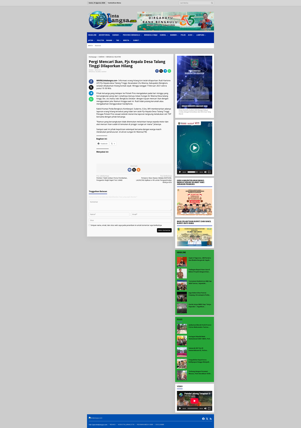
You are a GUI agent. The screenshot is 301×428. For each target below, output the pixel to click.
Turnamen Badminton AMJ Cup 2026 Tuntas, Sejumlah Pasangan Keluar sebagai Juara (200, 282)
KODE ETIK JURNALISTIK (126, 424)
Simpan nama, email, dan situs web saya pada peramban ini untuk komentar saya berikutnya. (126, 225)
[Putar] (180, 172)
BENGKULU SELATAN (95, 72)
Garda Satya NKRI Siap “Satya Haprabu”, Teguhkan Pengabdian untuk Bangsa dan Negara (200, 306)
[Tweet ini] (161, 71)
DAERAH (103, 72)
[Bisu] (205, 172)
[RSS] (138, 170)
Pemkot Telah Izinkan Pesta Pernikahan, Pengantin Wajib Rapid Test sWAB (111, 178)
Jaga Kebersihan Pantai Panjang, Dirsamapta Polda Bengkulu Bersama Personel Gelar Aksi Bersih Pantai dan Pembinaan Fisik (199, 294)
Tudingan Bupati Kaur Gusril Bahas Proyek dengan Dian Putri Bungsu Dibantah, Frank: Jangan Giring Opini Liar (200, 271)
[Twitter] (134, 170)
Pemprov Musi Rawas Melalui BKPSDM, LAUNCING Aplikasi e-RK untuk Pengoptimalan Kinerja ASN (154, 179)
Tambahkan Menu (114, 3)
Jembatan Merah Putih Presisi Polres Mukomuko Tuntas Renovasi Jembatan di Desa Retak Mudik (200, 326)
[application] (194, 147)
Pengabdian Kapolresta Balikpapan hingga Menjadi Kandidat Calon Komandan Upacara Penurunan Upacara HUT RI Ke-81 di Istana (199, 361)
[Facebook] (129, 170)
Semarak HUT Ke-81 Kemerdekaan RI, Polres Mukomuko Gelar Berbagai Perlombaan (199, 349)
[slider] (193, 172)
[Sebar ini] (157, 71)
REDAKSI (113, 424)
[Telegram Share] (165, 71)
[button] (212, 3)
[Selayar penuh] (209, 172)
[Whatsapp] (169, 71)
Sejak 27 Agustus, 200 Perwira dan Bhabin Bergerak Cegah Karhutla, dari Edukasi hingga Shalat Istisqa (200, 259)
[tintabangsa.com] (112, 19)
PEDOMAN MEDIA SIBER (145, 424)
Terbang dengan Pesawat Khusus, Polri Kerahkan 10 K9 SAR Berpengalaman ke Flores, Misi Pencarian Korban (200, 373)
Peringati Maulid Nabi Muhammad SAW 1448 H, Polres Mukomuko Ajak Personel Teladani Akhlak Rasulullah (200, 338)
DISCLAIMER (160, 424)
